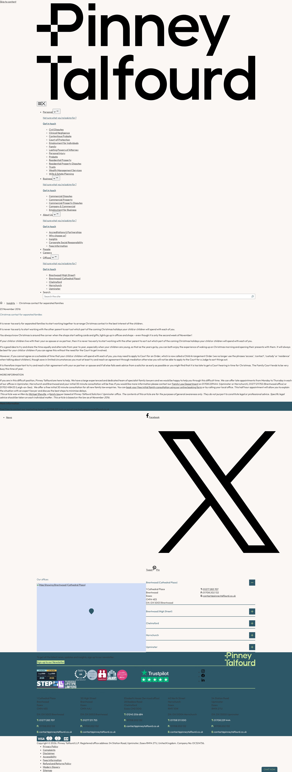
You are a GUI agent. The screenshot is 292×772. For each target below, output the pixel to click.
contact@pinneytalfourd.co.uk (219, 595)
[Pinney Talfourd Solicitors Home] (146, 99)
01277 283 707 (210, 589)
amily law (55, 394)
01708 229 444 (222, 720)
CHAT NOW (269, 769)
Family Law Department (185, 383)
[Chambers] (81, 675)
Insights (11, 303)
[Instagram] (203, 672)
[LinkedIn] (203, 681)
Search (46, 292)
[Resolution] (102, 675)
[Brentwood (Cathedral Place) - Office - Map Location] (91, 617)
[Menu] (42, 103)
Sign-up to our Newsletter (50, 662)
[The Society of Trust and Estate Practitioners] (47, 684)
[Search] (252, 296)
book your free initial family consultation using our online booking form (164, 387)
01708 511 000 (178, 720)
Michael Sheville (37, 394)
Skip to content (8, 1)
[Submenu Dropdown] (57, 111)
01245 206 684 (135, 714)
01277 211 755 (90, 720)
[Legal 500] (42, 675)
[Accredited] (92, 675)
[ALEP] (112, 675)
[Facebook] (203, 676)
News (9, 417)
